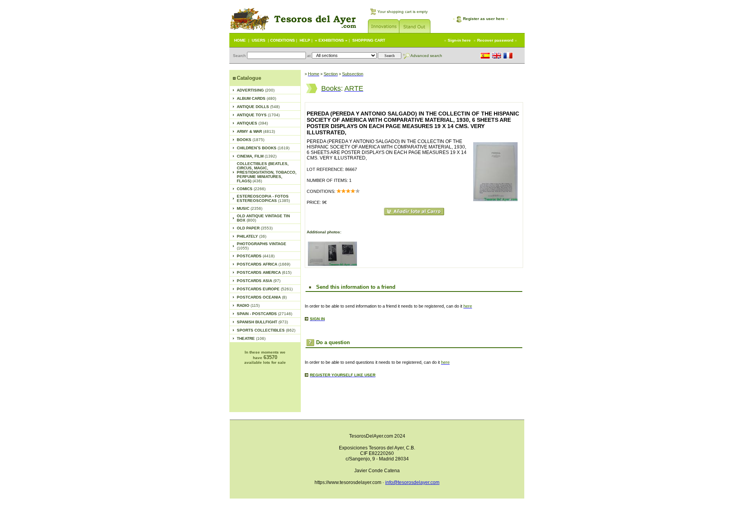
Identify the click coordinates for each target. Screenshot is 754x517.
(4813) (256, 131)
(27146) (264, 314)
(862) (266, 330)
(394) (252, 123)
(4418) (256, 256)
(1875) (250, 140)
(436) (266, 172)
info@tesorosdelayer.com (412, 482)
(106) (251, 338)
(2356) (249, 208)
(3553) (255, 228)
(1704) (258, 115)
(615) (264, 272)
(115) (248, 305)
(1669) (263, 264)
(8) (262, 297)
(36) (251, 236)
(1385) (263, 198)
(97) (258, 281)
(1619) (263, 148)
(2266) (251, 189)
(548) (258, 106)
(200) (256, 90)
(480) (256, 98)
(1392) (256, 156)
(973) (262, 322)
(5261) (265, 289)
